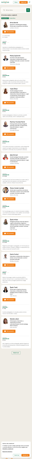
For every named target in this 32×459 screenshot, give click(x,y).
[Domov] (5, 2)
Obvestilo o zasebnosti (7, 448)
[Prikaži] (29, 2)
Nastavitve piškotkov (7, 451)
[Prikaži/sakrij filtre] (28, 10)
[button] (16, 36)
